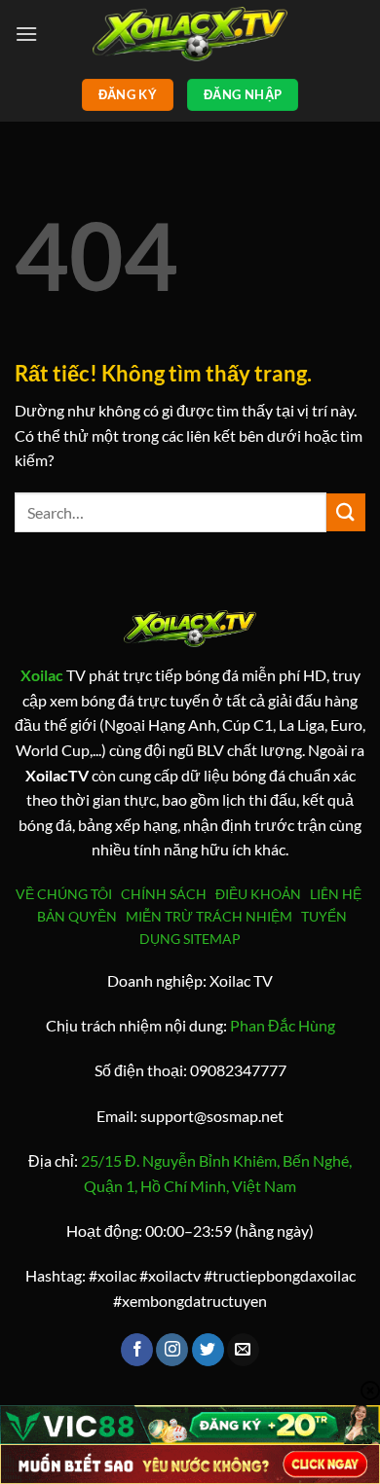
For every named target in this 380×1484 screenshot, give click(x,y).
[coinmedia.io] (190, 33)
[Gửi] (345, 512)
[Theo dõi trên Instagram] (172, 1349)
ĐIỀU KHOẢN (261, 894)
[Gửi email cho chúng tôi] (243, 1349)
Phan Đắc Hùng (282, 1025)
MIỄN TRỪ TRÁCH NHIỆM (209, 916)
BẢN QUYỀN (77, 916)
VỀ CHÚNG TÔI (67, 894)
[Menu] (26, 33)
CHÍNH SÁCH (166, 894)
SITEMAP (212, 938)
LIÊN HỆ (335, 894)
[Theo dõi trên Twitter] (208, 1349)
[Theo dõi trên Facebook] (137, 1349)
